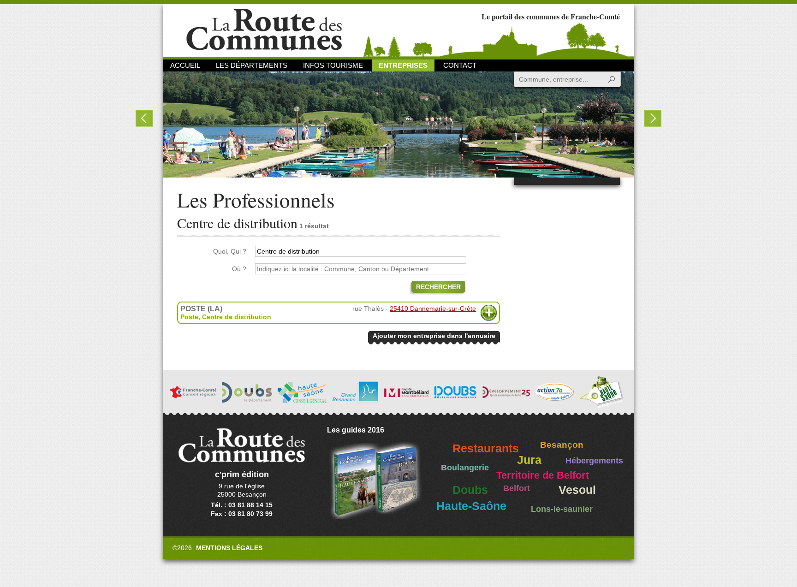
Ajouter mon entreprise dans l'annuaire (434, 335)
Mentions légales (229, 547)
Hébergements (594, 460)
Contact (459, 65)
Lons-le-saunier (562, 509)
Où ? (239, 269)
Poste (189, 316)
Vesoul (577, 490)
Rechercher (438, 287)
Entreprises (403, 65)
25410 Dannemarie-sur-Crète (433, 308)
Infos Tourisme (333, 65)
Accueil (185, 65)
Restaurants (485, 448)
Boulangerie (465, 467)
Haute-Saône (471, 506)
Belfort (516, 488)
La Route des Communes (264, 29)
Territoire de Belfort (542, 475)
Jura (529, 460)
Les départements (251, 65)
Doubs (470, 490)
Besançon (561, 445)
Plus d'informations (489, 313)
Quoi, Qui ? (229, 251)
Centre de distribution (236, 316)
